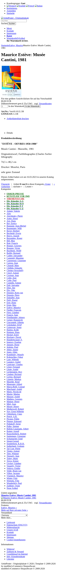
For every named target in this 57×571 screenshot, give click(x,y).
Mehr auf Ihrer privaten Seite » (14, 510)
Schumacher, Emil (15, 439)
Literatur (10, 559)
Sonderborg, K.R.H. (15, 443)
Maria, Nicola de (14, 392)
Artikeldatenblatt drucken (18, 118)
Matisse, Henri (13, 401)
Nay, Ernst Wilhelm (15, 411)
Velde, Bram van (14, 471)
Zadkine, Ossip (13, 486)
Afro (9, 213)
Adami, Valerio (13, 211)
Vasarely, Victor (13, 466)
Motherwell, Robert (15, 409)
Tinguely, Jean (13, 456)
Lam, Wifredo (13, 359)
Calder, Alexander (14, 255)
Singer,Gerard (13, 441)
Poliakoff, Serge (14, 424)
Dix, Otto (11, 290)
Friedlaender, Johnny (16, 317)
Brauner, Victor (13, 248)
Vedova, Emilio (13, 468)
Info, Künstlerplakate (16, 556)
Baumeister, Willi (14, 228)
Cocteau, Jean (13, 275)
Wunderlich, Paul (14, 483)
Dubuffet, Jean (13, 297)
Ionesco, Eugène (14, 342)
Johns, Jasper (12, 349)
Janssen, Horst (13, 345)
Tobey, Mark (12, 458)
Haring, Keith (13, 330)
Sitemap (10, 537)
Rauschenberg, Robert (16, 434)
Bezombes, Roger (14, 238)
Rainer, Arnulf (13, 431)
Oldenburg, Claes (14, 414)
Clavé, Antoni (13, 273)
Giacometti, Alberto (15, 322)
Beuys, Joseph (13, 236)
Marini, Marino (13, 394)
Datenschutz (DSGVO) (17, 525)
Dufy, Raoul (12, 300)
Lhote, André (12, 369)
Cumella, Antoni (14, 283)
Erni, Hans (11, 302)
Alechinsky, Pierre (15, 216)
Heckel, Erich (13, 335)
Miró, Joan (11, 404)
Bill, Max (11, 241)
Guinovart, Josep (14, 327)
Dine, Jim (11, 288)
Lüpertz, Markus (14, 379)
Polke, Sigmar (13, 426)
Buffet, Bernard (13, 253)
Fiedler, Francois (14, 310)
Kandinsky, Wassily (15, 354)
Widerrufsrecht (13, 527)
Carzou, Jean (12, 263)
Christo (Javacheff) (15, 270)
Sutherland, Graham (15, 446)
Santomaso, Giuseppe (16, 436)
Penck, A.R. (12, 416)
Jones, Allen (12, 352)
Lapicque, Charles (15, 364)
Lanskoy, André (14, 362)
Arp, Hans (11, 221)
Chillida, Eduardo (14, 268)
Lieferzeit (11, 522)
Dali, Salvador (13, 285)
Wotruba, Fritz (13, 481)
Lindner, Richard (14, 374)
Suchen (12, 24)
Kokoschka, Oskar (15, 357)
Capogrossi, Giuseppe (16, 260)
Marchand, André (14, 389)
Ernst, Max (11, 305)
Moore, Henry (13, 406)
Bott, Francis (12, 243)
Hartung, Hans (13, 332)
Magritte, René (13, 382)
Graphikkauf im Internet (17, 554)
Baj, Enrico (12, 223)
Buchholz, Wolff (14, 250)
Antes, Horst (12, 218)
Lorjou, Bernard (14, 377)
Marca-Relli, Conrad (16, 387)
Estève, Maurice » (9, 508)
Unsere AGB (12, 530)
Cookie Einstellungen (16, 540)
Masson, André (13, 396)
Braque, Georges (14, 246)
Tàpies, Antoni (13, 451)
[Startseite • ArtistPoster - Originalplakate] (15, 18)
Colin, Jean (11, 278)
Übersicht (5, 184)
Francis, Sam (12, 315)
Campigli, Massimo (15, 258)
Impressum (11, 33)
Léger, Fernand (13, 367)
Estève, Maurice (14, 307)
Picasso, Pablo (13, 419)
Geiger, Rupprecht (15, 320)
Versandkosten (45, 103)
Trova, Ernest (12, 461)
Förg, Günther (13, 312)
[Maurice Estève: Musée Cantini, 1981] (11, 96)
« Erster (47, 184)
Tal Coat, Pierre (13, 448)
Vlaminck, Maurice (15, 476)
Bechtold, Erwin (14, 233)
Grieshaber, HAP (14, 325)
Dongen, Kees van (15, 293)
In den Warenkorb (32, 106)
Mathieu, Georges (14, 399)
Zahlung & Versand (15, 551)
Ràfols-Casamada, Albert (17, 429)
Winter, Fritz (12, 478)
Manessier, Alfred (14, 384)
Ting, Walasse (13, 453)
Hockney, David (14, 337)
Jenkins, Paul (12, 347)
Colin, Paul (11, 280)
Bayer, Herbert (13, 231)
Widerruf (10, 549)
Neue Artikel (12, 488)
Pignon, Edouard (14, 421)
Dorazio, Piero (13, 295)
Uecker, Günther (14, 463)
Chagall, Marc (13, 265)
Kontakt (10, 31)
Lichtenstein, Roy (14, 372)
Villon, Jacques (13, 473)
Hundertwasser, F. (14, 340)
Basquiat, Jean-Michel (16, 226)
